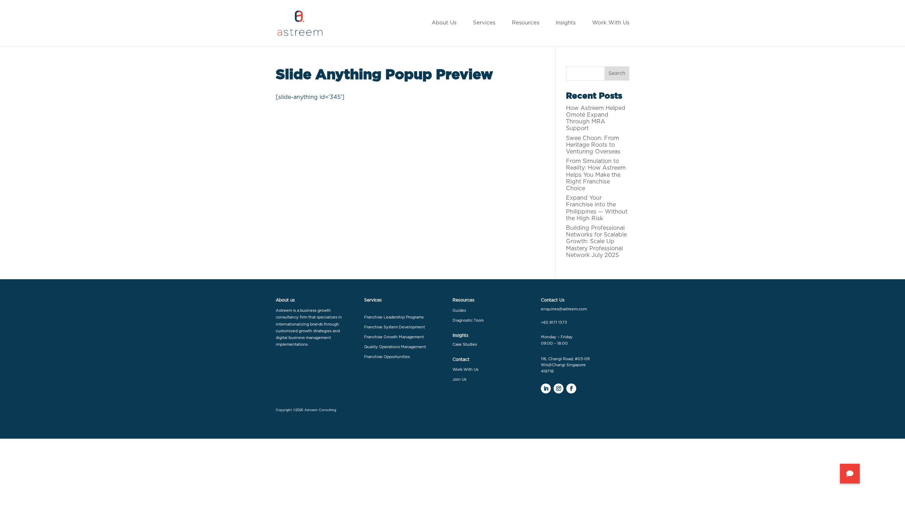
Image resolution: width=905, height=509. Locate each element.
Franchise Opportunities (387, 357)
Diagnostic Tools (468, 320)
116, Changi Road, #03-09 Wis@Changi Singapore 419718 (565, 365)
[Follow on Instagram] (559, 388)
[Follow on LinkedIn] (546, 388)
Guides (459, 310)
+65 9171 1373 (554, 322)
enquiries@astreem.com (564, 309)
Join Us (459, 379)
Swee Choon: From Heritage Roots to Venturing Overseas (593, 144)
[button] (850, 474)
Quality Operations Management (395, 347)
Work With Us (465, 369)
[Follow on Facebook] (571, 388)
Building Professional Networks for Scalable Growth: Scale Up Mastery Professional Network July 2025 (596, 241)
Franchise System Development (394, 327)
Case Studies (464, 344)
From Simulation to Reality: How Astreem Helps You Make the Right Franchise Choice (596, 174)
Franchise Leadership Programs (394, 317)
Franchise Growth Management (394, 337)
